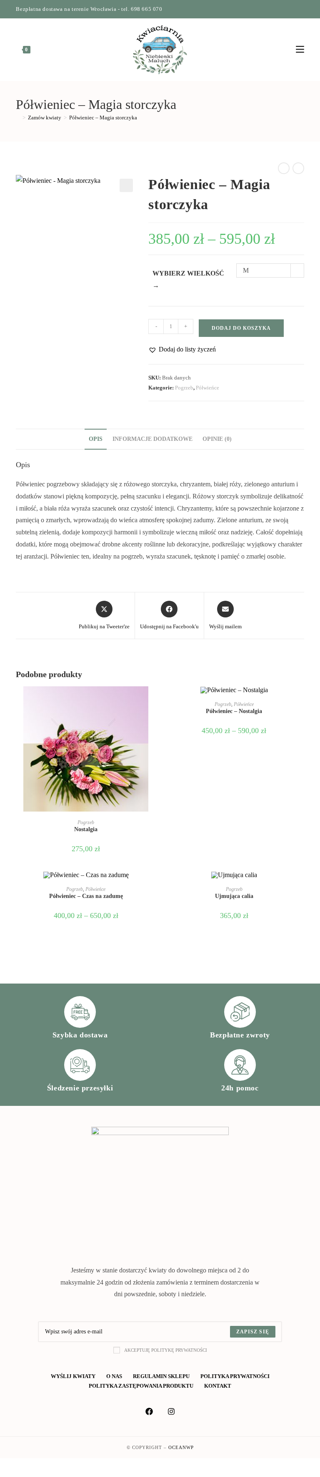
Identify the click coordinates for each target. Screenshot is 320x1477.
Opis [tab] (95, 438)
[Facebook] (283, 9)
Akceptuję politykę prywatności (165, 1350)
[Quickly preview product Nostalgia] (153, 701)
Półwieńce (207, 387)
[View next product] (298, 168)
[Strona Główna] (18, 117)
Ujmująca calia (234, 896)
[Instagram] (292, 9)
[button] (126, 185)
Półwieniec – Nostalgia (234, 711)
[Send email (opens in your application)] (300, 9)
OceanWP (181, 1447)
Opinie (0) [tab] (217, 438)
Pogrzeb (184, 387)
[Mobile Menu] (300, 50)
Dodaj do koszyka (241, 328)
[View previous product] (284, 168)
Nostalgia (86, 829)
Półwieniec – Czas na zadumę (86, 896)
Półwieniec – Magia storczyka (103, 117)
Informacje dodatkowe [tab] (152, 438)
